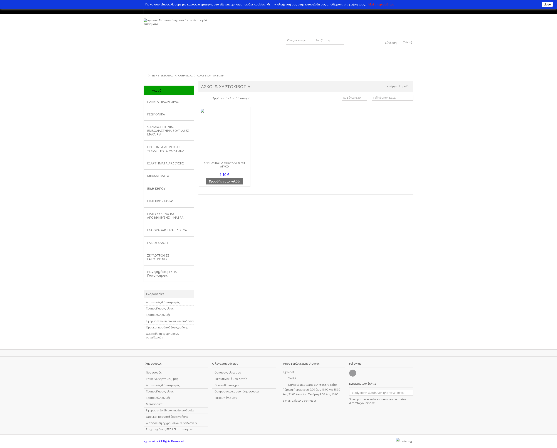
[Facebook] (352, 373)
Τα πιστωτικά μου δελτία (231, 379)
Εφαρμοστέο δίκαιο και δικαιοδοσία (170, 321)
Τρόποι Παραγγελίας (159, 308)
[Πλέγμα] (201, 98)
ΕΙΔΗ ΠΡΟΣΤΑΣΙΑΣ (160, 201)
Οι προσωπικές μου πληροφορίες (237, 391)
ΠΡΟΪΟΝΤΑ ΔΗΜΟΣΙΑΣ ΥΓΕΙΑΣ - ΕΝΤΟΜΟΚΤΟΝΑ (165, 149)
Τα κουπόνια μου (226, 398)
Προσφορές (153, 372)
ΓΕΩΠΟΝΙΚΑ (156, 114)
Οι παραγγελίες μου (228, 372)
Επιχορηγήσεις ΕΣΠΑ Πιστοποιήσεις (162, 273)
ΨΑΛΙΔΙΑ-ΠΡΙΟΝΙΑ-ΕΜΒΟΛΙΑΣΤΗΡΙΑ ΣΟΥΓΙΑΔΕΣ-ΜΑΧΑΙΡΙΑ (168, 130)
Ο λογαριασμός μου (225, 363)
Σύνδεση (391, 42)
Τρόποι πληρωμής (158, 315)
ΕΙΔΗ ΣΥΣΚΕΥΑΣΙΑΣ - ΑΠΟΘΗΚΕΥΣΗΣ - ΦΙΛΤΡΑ (165, 216)
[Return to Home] (145, 75)
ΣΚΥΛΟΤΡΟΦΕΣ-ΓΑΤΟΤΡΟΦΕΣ (158, 257)
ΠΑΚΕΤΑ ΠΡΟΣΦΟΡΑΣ (163, 102)
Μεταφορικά (154, 404)
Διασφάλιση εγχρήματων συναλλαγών (162, 335)
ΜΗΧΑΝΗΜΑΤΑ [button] (158, 176)
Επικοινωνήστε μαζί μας (162, 379)
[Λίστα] (205, 98)
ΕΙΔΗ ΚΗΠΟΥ (156, 188)
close (547, 4)
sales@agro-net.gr (304, 400)
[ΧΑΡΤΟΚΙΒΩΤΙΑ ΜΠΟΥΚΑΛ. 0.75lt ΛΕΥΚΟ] (224, 134)
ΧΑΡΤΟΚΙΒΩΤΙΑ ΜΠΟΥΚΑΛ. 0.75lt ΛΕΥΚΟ (224, 164)
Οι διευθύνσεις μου (227, 385)
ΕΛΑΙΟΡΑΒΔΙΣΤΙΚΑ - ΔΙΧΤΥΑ (167, 230)
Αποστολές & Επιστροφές (163, 302)
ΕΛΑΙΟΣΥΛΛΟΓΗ (158, 243)
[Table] (209, 98)
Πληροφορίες (155, 294)
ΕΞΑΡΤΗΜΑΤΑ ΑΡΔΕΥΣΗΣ (165, 163)
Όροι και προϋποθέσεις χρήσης (167, 327)
